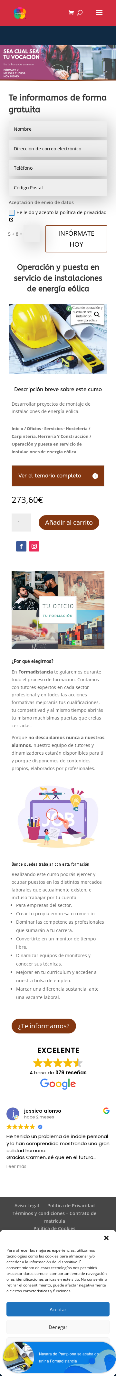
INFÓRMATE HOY (76, 239)
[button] (106, 1238)
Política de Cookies (54, 1228)
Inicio (17, 428)
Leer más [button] (16, 1167)
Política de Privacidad (71, 1205)
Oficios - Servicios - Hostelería (57, 428)
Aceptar (58, 1309)
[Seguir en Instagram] (34, 546)
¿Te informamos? (44, 1026)
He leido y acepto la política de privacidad (61, 212)
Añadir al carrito (69, 522)
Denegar (58, 1327)
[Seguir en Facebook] (21, 546)
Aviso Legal (27, 1205)
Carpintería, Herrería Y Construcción (50, 436)
